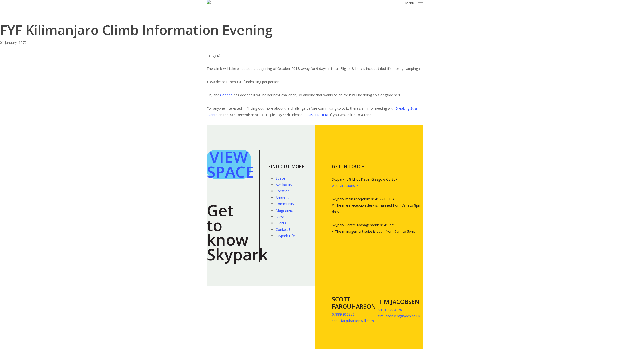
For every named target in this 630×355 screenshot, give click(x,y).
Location (283, 191)
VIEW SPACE (230, 164)
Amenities (283, 197)
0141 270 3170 (390, 309)
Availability (284, 184)
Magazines (284, 210)
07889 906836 (343, 314)
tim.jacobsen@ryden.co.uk (399, 316)
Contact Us (284, 229)
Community (285, 203)
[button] (414, 2)
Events (281, 223)
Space (280, 178)
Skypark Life (285, 235)
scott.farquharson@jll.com (353, 320)
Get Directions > (345, 185)
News (280, 216)
